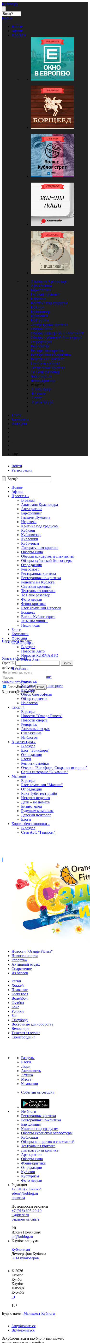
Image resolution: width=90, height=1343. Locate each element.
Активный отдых (35, 729)
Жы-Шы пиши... (34, 621)
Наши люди (30, 625)
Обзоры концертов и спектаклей (57, 333)
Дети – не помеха (35, 802)
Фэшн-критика (43, 381)
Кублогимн (21, 1249)
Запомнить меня (20, 687)
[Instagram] (17, 1245)
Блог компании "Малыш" (42, 785)
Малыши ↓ (20, 776)
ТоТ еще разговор (45, 372)
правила (18, 1198)
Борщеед (28, 612)
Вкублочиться (23, 1330)
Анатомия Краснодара (49, 281)
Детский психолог (36, 815)
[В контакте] (13, 1245)
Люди (25, 1066)
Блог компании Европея (41, 608)
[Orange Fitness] (2, 860)
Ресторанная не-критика (51, 355)
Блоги (16, 630)
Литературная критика (49, 325)
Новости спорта (25, 956)
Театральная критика (48, 368)
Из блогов (29, 737)
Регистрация (22, 470)
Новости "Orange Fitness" (32, 951)
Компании (20, 634)
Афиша (17, 492)
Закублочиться (24, 1326)
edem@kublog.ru (25, 1193)
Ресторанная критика (48, 350)
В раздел (28, 500)
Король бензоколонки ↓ (31, 824)
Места (26, 1079)
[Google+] (19, 1245)
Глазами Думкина (45, 294)
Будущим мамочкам (37, 811)
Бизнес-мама (31, 806)
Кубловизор (40, 312)
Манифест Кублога (39, 1313)
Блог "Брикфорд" (35, 750)
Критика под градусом (49, 303)
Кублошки (39, 316)
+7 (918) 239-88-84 (27, 1189)
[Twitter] (15, 1245)
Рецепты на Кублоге (47, 359)
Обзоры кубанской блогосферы (56, 337)
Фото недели (41, 376)
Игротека (38, 299)
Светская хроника (45, 363)
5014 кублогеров (25, 1258)
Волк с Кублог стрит (38, 617)
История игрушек (35, 798)
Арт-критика (41, 286)
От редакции (41, 342)
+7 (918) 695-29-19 (27, 1211)
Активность (31, 1071)
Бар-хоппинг (41, 290)
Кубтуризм (39, 320)
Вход (41, 687)
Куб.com (37, 307)
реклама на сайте (25, 1219)
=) (13, 1297)
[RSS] (23, 1245)
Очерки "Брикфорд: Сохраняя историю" (54, 768)
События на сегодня (37, 1092)
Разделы (28, 1058)
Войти (67, 663)
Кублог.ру (10, 4)
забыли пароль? (15, 682)
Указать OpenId (14, 658)
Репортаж (29, 724)
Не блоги (28, 1111)
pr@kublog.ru (22, 1236)
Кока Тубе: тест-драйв (39, 793)
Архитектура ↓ (24, 742)
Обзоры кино (42, 329)
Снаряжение (31, 733)
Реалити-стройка (35, 763)
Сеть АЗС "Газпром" (38, 832)
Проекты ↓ (20, 496)
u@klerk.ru (20, 1215)
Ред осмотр (40, 346)
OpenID (8, 663)
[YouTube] (21, 1245)
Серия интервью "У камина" (44, 772)
